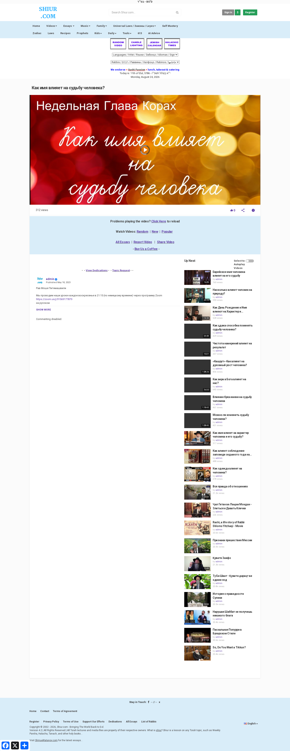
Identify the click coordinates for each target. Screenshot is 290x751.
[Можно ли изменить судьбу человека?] (197, 420)
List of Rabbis (148, 721)
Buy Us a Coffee (146, 249)
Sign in (228, 12)
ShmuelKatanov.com (46, 740)
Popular (167, 231)
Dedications (115, 721)
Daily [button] (111, 33)
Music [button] (84, 25)
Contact (44, 711)
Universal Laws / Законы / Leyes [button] (133, 25)
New (155, 231)
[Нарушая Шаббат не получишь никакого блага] (197, 617)
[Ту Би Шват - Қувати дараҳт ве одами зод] (197, 581)
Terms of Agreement (65, 711)
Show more (43, 309)
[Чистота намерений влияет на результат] (197, 349)
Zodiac (37, 33)
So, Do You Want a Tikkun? (229, 647)
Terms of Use (71, 721)
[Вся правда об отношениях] (197, 492)
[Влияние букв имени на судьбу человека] (197, 402)
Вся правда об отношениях (230, 486)
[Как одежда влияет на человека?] (197, 474)
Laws (51, 33)
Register (250, 12)
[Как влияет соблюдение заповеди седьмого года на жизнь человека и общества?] (197, 456)
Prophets (82, 33)
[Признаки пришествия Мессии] (197, 545)
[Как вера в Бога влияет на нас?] (197, 384)
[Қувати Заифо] (197, 563)
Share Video (165, 242)
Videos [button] (50, 25)
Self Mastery (170, 25)
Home (36, 25)
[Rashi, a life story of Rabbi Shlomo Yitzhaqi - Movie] (197, 527)
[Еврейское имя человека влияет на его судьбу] (197, 277)
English (251, 723)
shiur (159, 730)
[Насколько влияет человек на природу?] (197, 295)
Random (142, 231)
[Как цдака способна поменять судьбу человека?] (197, 331)
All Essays (123, 242)
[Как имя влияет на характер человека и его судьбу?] (197, 438)
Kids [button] (97, 33)
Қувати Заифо (222, 558)
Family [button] (101, 25)
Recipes (65, 33)
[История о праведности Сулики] (197, 599)
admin (50, 279)
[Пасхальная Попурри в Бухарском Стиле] (197, 635)
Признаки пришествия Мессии (232, 540)
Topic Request (121, 270)
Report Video (143, 242)
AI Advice (154, 33)
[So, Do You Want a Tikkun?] (197, 653)
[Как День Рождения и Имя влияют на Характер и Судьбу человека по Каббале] (197, 313)
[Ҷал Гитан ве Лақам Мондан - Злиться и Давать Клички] (197, 510)
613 (140, 33)
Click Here (158, 221)
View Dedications (97, 270)
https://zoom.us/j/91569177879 (54, 299)
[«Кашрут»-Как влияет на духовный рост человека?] (197, 367)
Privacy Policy (51, 721)
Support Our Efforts (93, 721)
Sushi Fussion (136, 69)
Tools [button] (126, 33)
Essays (67, 25)
